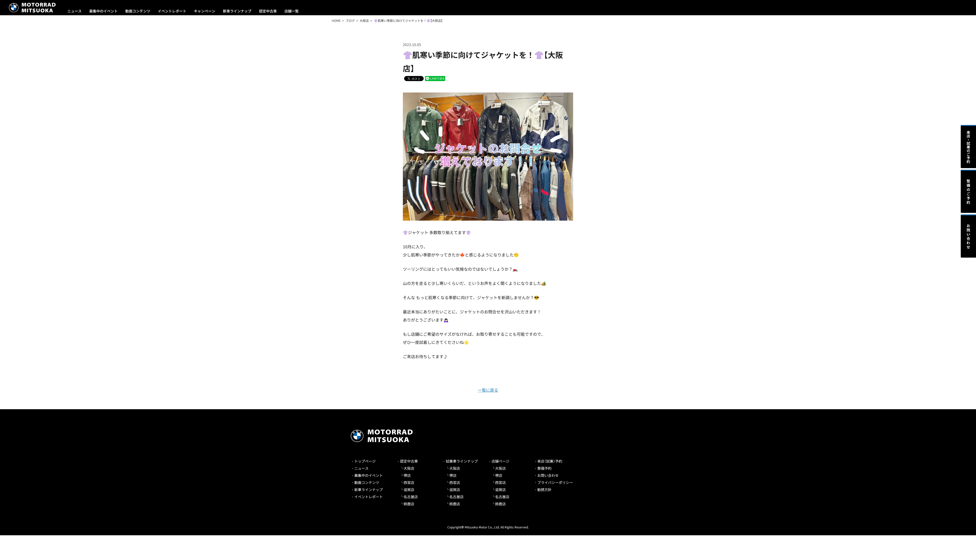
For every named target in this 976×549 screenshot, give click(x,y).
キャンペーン (204, 10)
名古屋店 (411, 496)
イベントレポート (172, 10)
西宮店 (409, 482)
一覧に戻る (488, 390)
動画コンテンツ (137, 10)
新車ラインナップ (237, 10)
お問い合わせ (548, 475)
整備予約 (544, 468)
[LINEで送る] (435, 78)
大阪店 (409, 468)
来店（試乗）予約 (549, 461)
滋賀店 (409, 489)
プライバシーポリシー (555, 482)
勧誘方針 (544, 489)
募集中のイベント (103, 10)
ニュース (74, 10)
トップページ (365, 461)
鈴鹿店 (409, 503)
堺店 (407, 475)
